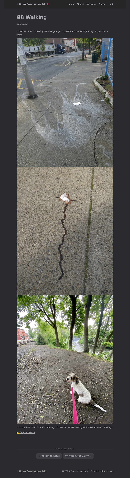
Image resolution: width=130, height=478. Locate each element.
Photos (80, 4)
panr (111, 471)
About (72, 4)
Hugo (85, 471)
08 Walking (32, 17)
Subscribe (91, 4)
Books (102, 4)
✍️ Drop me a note (26, 432)
